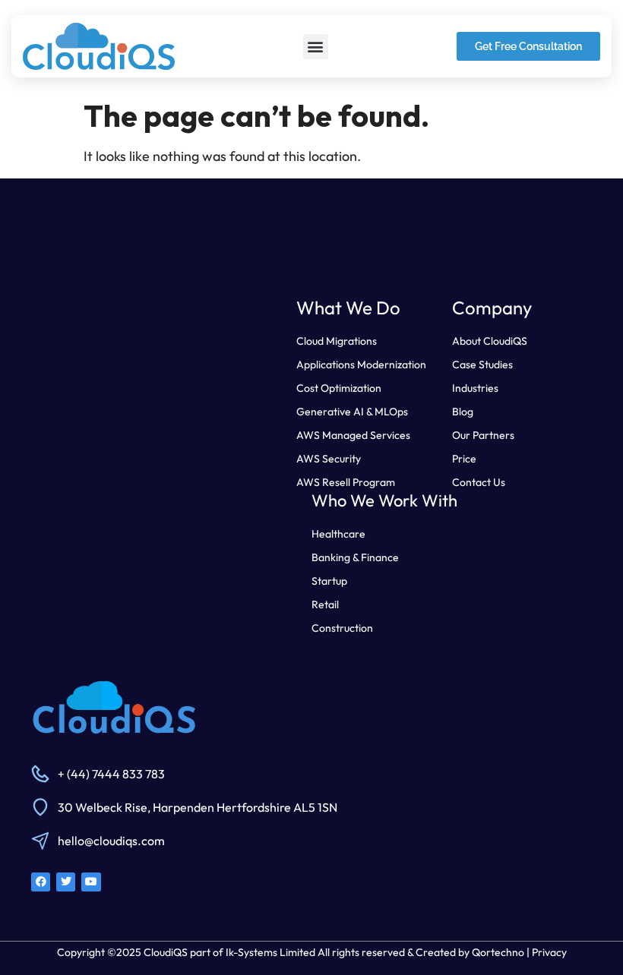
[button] (315, 46)
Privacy (549, 952)
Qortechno (498, 952)
